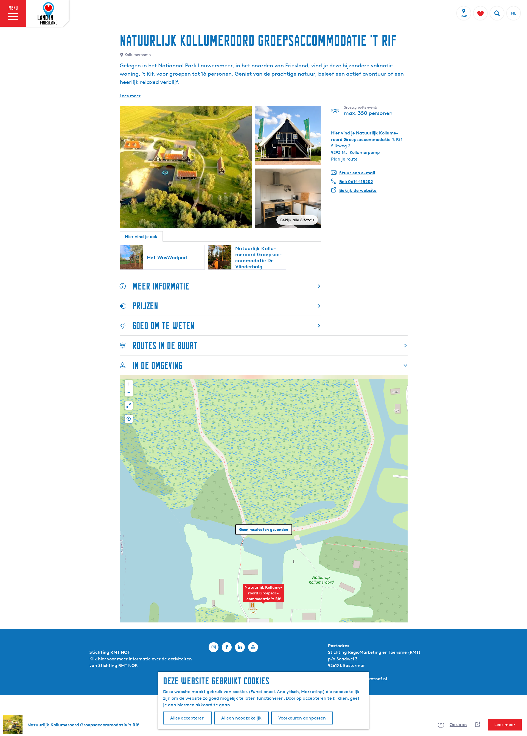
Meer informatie (160, 286)
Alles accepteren (187, 718)
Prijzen (145, 306)
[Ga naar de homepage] (47, 13)
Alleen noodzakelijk (241, 718)
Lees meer (130, 95)
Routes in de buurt (165, 345)
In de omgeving (157, 365)
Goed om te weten (163, 325)
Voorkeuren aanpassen (302, 718)
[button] (263, 595)
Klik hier (97, 658)
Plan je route (344, 159)
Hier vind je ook (141, 236)
